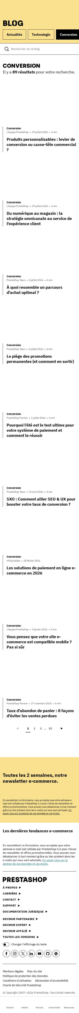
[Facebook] (6, 953)
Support (9, 905)
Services (39, 1007)
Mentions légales (13, 971)
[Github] (47, 953)
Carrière (10, 893)
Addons (24, 1007)
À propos (10, 887)
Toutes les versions (19, 937)
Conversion (14, 128)
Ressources (69, 1007)
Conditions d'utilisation (17, 980)
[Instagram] (14, 953)
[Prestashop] (17, 8)
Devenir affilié (15, 931)
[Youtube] (39, 953)
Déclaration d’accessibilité (51, 980)
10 (50, 728)
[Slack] (56, 953)
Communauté (54, 1007)
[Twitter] (23, 953)
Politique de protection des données (25, 976)
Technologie (41, 34)
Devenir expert (15, 925)
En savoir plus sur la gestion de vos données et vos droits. (37, 812)
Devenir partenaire (18, 919)
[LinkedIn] (31, 953)
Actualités (14, 34)
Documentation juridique (23, 911)
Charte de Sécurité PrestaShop (22, 985)
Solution (10, 1007)
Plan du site (34, 971)
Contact (9, 899)
